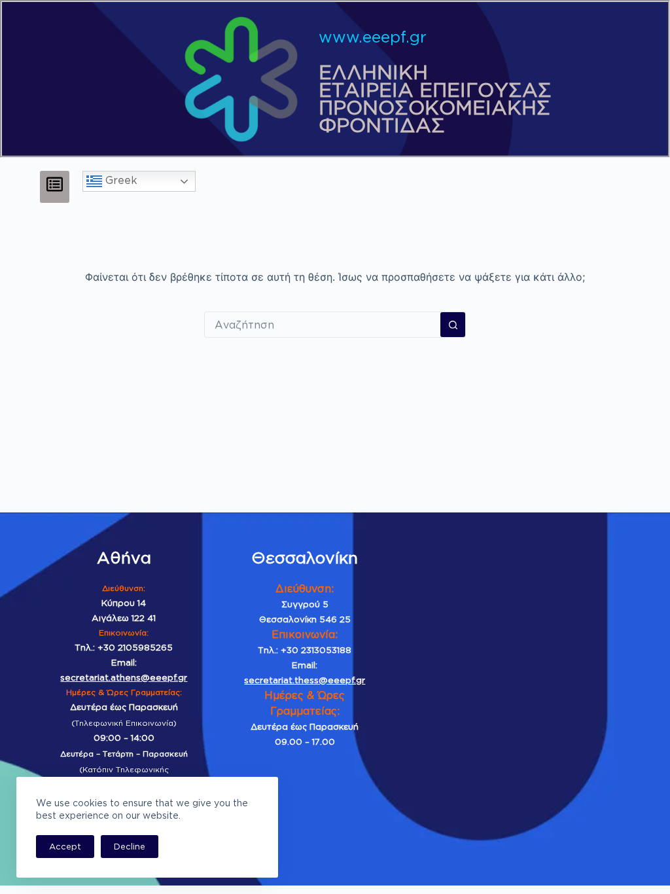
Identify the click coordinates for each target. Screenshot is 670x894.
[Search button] (452, 324)
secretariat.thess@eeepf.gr (304, 680)
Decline (129, 846)
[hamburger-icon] (54, 186)
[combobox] (322, 325)
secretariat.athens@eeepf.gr (123, 677)
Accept (65, 846)
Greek (119, 181)
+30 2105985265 (135, 647)
